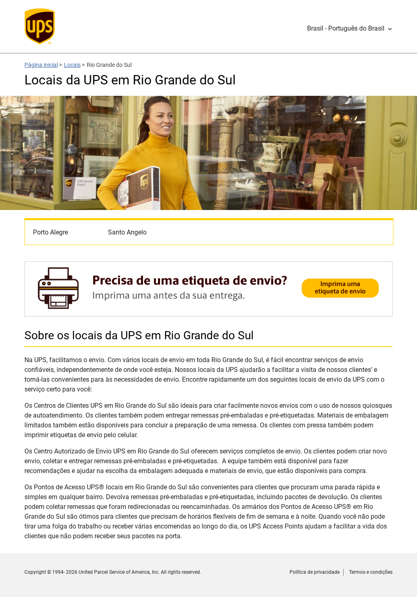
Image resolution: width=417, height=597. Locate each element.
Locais (72, 65)
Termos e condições (371, 572)
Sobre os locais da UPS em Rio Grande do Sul (139, 335)
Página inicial (41, 65)
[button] (350, 28)
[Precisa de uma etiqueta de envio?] (208, 312)
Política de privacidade (315, 572)
